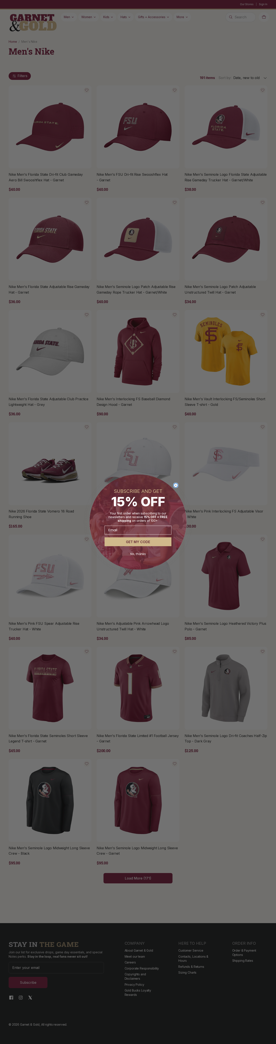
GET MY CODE (138, 542)
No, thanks (138, 554)
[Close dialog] (176, 485)
